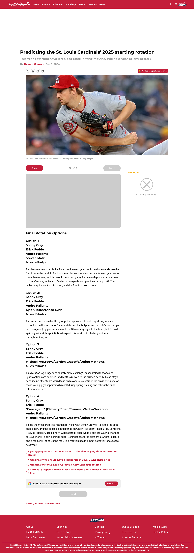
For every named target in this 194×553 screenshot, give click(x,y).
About (29, 526)
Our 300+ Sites (130, 526)
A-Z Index (100, 537)
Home (29, 503)
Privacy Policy (103, 532)
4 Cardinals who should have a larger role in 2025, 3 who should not (69, 459)
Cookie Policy (160, 532)
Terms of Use (129, 532)
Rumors (45, 4)
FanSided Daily (34, 532)
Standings (70, 4)
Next (112, 168)
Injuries (92, 4)
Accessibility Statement (69, 537)
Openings (61, 526)
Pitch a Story (63, 532)
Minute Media (22, 545)
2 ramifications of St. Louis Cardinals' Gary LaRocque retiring (64, 464)
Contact (99, 526)
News (36, 4)
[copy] (43, 71)
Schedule (57, 4)
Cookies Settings (131, 537)
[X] (176, 4)
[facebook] (170, 4)
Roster (82, 4)
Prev (34, 168)
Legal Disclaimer (35, 537)
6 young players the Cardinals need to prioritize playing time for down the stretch (73, 453)
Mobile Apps (160, 526)
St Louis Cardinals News (47, 503)
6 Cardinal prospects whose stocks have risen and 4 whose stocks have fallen (71, 471)
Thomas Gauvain (34, 64)
